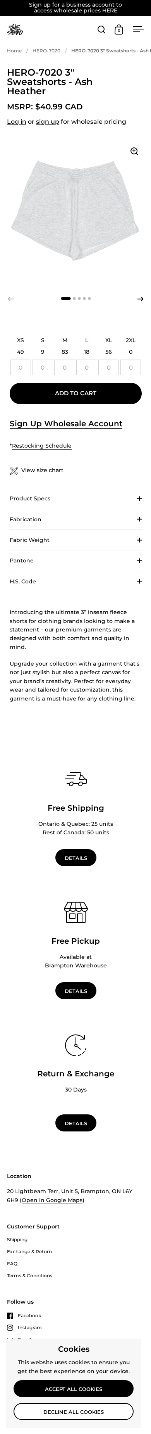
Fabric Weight (30, 539)
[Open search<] (102, 29)
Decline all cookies (73, 1412)
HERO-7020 (46, 51)
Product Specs (30, 498)
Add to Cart (75, 393)
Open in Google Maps (52, 1200)
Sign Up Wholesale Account (66, 423)
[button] (140, 299)
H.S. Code (23, 581)
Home (14, 51)
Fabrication (25, 519)
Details (76, 858)
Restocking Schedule (42, 445)
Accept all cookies (73, 1389)
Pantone (22, 560)
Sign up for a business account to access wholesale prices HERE (75, 8)
